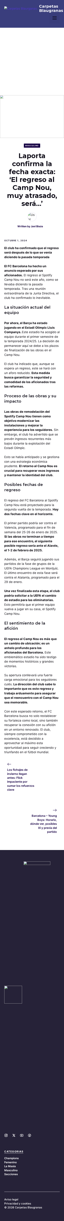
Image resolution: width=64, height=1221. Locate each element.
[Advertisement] (32, 61)
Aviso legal (11, 1199)
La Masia (10, 1166)
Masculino (32, 145)
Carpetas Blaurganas (51, 8)
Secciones (11, 1174)
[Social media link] (6, 1135)
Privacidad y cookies (17, 1203)
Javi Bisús (37, 226)
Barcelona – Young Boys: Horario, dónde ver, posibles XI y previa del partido (43, 823)
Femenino (10, 1162)
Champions (11, 1158)
